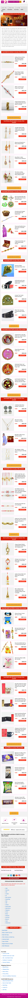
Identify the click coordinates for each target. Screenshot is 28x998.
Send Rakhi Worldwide (14, 878)
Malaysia (7, 915)
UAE (6, 902)
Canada (7, 893)
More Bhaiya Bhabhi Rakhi (14, 187)
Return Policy (5, 971)
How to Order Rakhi (7, 983)
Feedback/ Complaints (7, 960)
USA (6, 892)
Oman (6, 912)
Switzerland (7, 922)
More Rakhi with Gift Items (14, 744)
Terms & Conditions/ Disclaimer (9, 976)
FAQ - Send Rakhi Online (8, 957)
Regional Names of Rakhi (7, 943)
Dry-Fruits (16, 9)
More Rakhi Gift (14, 325)
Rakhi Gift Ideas (5, 934)
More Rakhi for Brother (14, 117)
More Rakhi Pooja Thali (14, 394)
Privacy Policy (5, 973)
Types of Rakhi (5, 941)
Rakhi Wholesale (5, 945)
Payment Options (6, 962)
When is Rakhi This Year (7, 932)
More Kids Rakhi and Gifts (14, 673)
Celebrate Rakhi (5, 939)
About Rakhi (4, 930)
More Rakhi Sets (14, 534)
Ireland (6, 904)
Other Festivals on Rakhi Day (8, 937)
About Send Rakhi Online (8, 980)
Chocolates (9, 9)
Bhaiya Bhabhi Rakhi (14, 823)
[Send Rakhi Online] (6, 2)
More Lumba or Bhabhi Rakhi (14, 604)
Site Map (4, 989)
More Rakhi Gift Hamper (14, 256)
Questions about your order (8, 955)
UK (6, 895)
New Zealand (8, 897)
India (6, 888)
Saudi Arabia (8, 906)
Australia (7, 890)
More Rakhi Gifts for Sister (14, 465)
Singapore (7, 910)
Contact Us (5, 987)
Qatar (6, 921)
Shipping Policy (6, 969)
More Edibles (14, 813)
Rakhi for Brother (5, 823)
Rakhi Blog (5, 985)
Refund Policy (5, 967)
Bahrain (7, 919)
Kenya (6, 913)
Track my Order (6, 953)
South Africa (8, 908)
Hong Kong (7, 899)
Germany (7, 917)
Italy (6, 901)
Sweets (3, 9)
